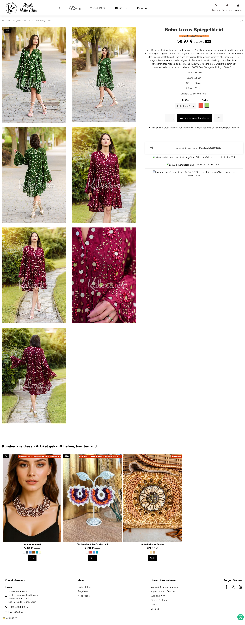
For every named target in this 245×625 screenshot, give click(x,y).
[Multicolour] (40, 552)
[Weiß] (24, 552)
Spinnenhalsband (32, 544)
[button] (98, 8)
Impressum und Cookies (163, 591)
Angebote (83, 591)
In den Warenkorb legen (197, 118)
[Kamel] (154, 552)
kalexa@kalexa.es (17, 612)
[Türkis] (37, 552)
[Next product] (242, 20)
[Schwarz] (27, 552)
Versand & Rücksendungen (164, 586)
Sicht (32, 558)
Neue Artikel (84, 595)
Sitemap (155, 608)
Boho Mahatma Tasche (152, 544)
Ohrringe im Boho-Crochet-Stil (92, 544)
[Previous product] (241, 20)
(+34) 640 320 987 (18, 607)
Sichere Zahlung (159, 600)
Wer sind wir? (158, 595)
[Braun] (33, 552)
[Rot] (90, 552)
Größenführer (84, 586)
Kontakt (154, 604)
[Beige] (151, 552)
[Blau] (30, 552)
